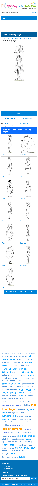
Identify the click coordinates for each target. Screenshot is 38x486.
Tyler (21, 176)
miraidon (26, 405)
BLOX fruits (29, 362)
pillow (12, 422)
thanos (11, 448)
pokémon (25, 425)
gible (19, 381)
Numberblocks (9, 416)
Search (33, 12)
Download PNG (28, 119)
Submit (33, 478)
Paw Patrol (15, 419)
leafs (4, 398)
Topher (22, 199)
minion (31, 401)
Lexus (16, 398)
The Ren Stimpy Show (25, 448)
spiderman (19, 442)
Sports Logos (8, 445)
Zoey (3, 154)
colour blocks (7, 375)
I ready (29, 393)
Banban (12, 359)
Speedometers (8, 442)
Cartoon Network (11, 126)
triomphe (5, 454)
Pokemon (15, 425)
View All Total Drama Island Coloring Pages (21, 292)
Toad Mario (23, 451)
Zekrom (15, 457)
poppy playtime (12, 428)
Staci (3, 287)
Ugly (13, 454)
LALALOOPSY (29, 396)
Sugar (4, 265)
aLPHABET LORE (7, 353)
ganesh (5, 381)
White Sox (27, 454)
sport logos (29, 442)
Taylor (22, 221)
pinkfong (19, 422)
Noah (7, 123)
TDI (23, 123)
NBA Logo (11, 413)
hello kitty (12, 386)
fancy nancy (17, 378)
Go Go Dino (16, 383)
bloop (20, 363)
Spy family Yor (21, 445)
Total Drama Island (26, 38)
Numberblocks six (24, 416)
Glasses (6, 383)
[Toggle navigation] (3, 18)
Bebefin (26, 359)
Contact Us (9, 466)
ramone (14, 433)
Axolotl (9, 356)
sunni (30, 445)
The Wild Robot (7, 451)
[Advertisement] (19, 26)
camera (22, 366)
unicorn (19, 454)
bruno (15, 366)
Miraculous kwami (12, 405)
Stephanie (23, 265)
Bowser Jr (6, 365)
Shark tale (12, 436)
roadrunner (22, 433)
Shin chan (21, 436)
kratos (20, 396)
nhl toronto (20, 413)
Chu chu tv (16, 372)
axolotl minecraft (20, 356)
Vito (3, 176)
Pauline (5, 419)
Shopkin (31, 436)
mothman (21, 409)
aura (4, 356)
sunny (4, 448)
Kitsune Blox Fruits (9, 396)
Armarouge (30, 353)
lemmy (10, 398)
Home (3, 38)
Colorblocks (27, 372)
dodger (24, 375)
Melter (24, 401)
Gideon (25, 381)
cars (27, 366)
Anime (16, 353)
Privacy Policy (10, 468)
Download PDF (10, 119)
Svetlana (23, 243)
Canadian (28, 123)
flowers (26, 378)
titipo (16, 451)
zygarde (22, 457)
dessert (17, 375)
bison (33, 359)
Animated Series (12, 38)
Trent (3, 199)
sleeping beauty (18, 439)
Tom (3, 221)
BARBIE (19, 359)
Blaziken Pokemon (9, 363)
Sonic (28, 439)
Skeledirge (6, 439)
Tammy (4, 243)
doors (31, 375)
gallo (32, 378)
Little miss (23, 398)
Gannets (13, 381)
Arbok (22, 353)
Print (19, 114)
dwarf (4, 378)
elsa (9, 378)
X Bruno (23, 154)
